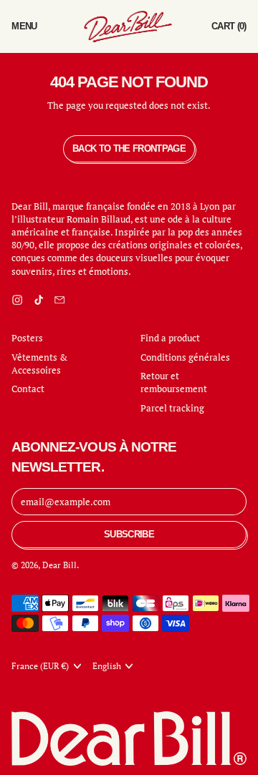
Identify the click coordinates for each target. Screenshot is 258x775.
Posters (27, 337)
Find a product (170, 337)
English (106, 666)
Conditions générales (185, 357)
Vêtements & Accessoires (39, 363)
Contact (27, 388)
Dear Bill (59, 565)
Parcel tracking (172, 407)
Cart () (229, 29)
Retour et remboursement (173, 382)
